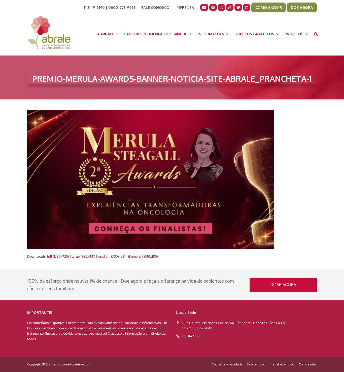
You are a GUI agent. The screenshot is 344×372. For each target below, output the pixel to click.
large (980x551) (83, 256)
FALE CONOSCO (155, 7)
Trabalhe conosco (282, 364)
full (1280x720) (58, 256)
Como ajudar (308, 364)
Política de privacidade (226, 364)
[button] (316, 34)
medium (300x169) (111, 256)
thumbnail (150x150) (143, 256)
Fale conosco (256, 364)
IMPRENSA (185, 7)
